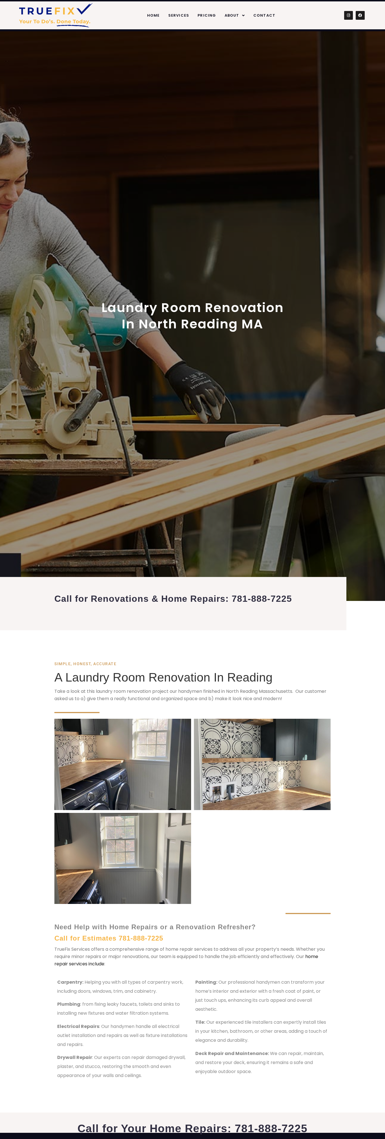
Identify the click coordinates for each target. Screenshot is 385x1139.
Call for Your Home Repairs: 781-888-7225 (192, 1128)
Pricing (207, 15)
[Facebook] (360, 15)
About (232, 15)
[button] (234, 15)
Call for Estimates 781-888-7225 (108, 938)
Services (178, 15)
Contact (264, 15)
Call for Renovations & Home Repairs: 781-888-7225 (173, 599)
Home (153, 15)
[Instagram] (348, 15)
